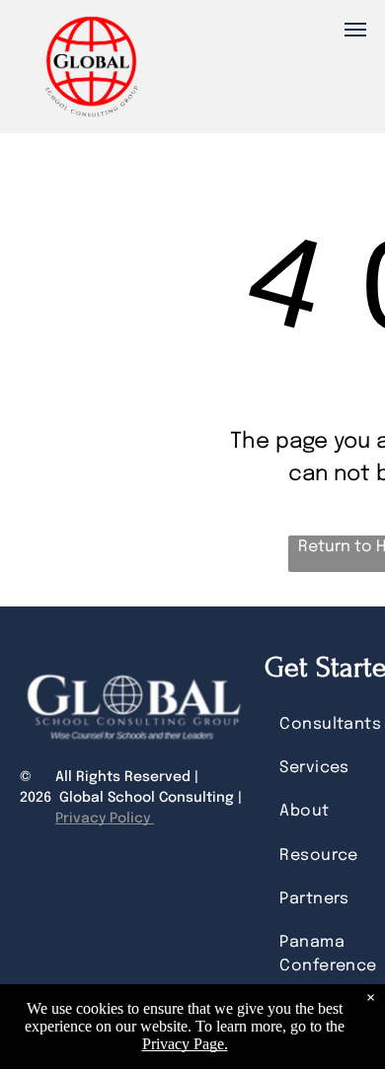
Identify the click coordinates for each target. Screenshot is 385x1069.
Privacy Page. (185, 1043)
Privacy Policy (104, 818)
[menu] (355, 29)
